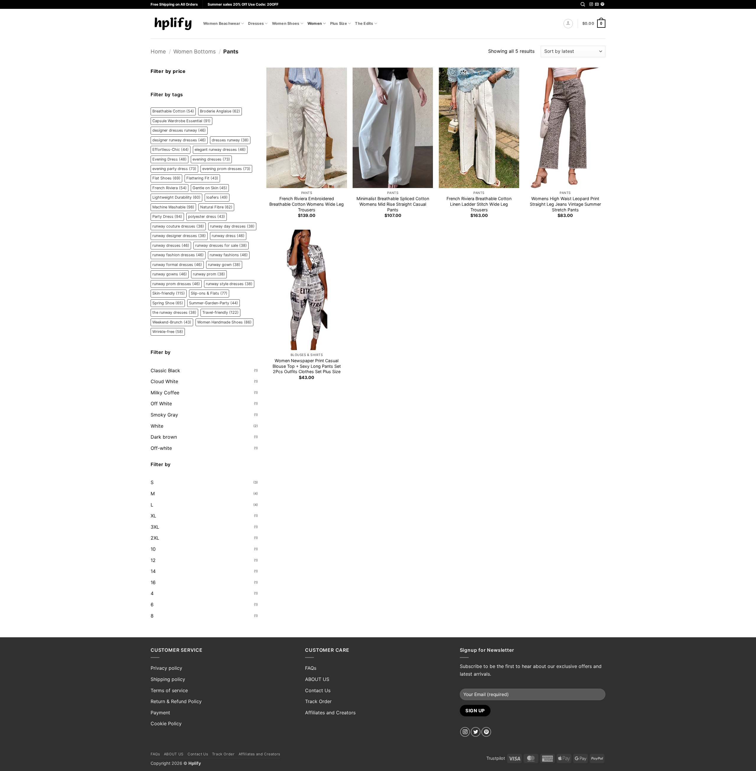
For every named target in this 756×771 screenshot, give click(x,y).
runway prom (209, 274)
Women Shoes (285, 23)
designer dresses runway (179, 130)
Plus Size (338, 23)
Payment (160, 713)
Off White (161, 403)
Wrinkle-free (167, 331)
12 (153, 560)
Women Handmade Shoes (224, 322)
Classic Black (165, 370)
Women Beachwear (221, 23)
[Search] (583, 4)
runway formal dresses (177, 264)
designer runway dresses (179, 140)
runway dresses (170, 245)
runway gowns (169, 274)
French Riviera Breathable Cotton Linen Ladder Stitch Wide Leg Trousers (479, 204)
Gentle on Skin (210, 188)
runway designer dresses (179, 235)
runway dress (228, 235)
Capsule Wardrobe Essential (181, 121)
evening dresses (211, 159)
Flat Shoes (166, 178)
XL (153, 516)
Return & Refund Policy (176, 701)
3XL (155, 527)
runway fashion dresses (178, 255)
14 (153, 571)
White (157, 426)
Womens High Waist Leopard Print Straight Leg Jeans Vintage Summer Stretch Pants (565, 204)
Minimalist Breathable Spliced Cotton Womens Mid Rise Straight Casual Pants (392, 204)
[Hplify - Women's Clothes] (172, 23)
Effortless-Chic (170, 149)
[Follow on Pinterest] (602, 4)
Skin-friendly (168, 293)
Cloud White (164, 381)
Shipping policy (168, 679)
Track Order (318, 701)
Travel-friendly (220, 312)
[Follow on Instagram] (591, 4)
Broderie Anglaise (220, 111)
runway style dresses (229, 284)
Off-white (161, 448)
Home (158, 51)
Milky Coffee (165, 393)
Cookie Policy (166, 723)
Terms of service (169, 690)
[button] (568, 23)
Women (314, 23)
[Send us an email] (597, 4)
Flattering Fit (202, 178)
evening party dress (174, 168)
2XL (155, 538)
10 (153, 549)
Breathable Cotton (173, 111)
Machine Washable (173, 207)
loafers (217, 197)
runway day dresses (232, 226)
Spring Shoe (167, 303)
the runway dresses (174, 312)
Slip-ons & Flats (209, 293)
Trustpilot (495, 758)
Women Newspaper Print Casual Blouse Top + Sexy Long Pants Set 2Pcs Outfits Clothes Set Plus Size (307, 366)
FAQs (310, 668)
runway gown (224, 264)
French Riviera (169, 188)
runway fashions (229, 255)
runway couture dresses (178, 226)
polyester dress (206, 216)
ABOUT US (317, 679)
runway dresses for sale (221, 245)
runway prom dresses (176, 284)
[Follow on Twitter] (475, 732)
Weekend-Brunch (171, 322)
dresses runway (230, 140)
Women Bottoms (194, 51)
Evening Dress (169, 159)
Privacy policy (166, 668)
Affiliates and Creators (330, 713)
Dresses (256, 23)
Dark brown (164, 437)
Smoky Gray (164, 415)
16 (153, 582)
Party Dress (167, 216)
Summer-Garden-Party (213, 303)
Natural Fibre (216, 207)
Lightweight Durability (176, 197)
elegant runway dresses (220, 149)
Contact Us (317, 690)
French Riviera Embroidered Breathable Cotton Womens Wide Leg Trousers (306, 204)
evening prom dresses (226, 168)
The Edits (364, 23)
